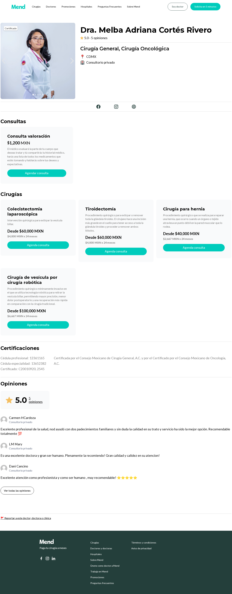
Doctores (51, 6)
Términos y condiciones (143, 542)
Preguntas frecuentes (102, 583)
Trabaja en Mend (99, 571)
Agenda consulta (38, 245)
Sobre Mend (133, 6)
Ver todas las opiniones (17, 490)
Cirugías (36, 6)
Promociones (68, 6)
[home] (18, 6)
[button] (4, 61)
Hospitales (86, 6)
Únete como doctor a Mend (104, 565)
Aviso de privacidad (141, 548)
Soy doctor (177, 6)
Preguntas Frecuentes (110, 6)
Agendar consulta (36, 173)
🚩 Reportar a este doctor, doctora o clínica (26, 518)
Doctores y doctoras (101, 548)
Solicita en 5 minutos (205, 6)
